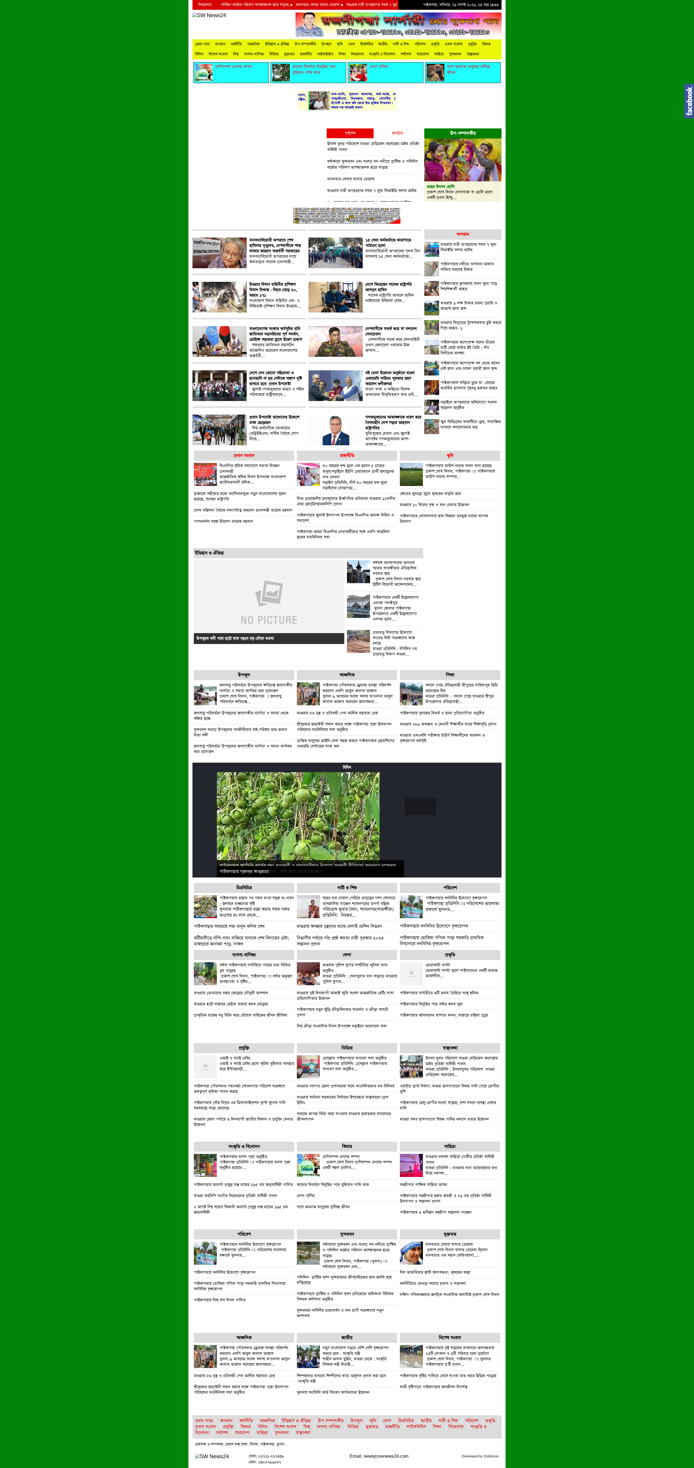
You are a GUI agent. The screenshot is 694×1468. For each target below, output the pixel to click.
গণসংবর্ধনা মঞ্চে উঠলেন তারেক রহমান (223, 521)
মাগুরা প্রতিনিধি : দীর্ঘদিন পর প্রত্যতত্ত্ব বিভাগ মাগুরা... (395, 643)
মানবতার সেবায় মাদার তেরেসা (271, 5)
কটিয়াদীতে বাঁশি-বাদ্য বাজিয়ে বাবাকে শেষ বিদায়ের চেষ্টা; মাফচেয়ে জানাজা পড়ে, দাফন (242, 941)
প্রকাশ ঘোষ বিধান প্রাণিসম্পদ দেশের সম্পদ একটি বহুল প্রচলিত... (357, 1162)
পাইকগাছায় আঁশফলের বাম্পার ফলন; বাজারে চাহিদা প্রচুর (444, 1015)
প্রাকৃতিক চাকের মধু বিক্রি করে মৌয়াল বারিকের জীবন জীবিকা (240, 1015)
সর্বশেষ (406, 54)
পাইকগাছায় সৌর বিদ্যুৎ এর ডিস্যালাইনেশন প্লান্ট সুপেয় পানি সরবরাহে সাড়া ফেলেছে (239, 1105)
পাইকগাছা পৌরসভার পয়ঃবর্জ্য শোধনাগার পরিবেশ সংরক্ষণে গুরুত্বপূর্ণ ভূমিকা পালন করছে (239, 1088)
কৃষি (340, 44)
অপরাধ (220, 44)
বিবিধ (199, 54)
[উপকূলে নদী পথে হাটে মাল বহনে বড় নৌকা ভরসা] (269, 601)
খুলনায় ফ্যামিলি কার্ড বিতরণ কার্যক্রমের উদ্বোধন (333, 1392)
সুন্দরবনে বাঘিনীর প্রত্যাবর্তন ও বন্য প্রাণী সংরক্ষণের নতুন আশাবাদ (340, 1313)
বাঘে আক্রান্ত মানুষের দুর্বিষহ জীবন (323, 1207)
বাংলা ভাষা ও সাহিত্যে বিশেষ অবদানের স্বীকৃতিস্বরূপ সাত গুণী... (391, 383)
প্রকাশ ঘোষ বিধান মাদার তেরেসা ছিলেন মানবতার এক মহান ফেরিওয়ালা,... (456, 1250)
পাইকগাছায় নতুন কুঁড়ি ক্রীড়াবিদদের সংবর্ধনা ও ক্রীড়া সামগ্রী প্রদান (342, 1012)
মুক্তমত (289, 54)
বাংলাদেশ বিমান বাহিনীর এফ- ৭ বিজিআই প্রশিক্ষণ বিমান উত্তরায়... (275, 295)
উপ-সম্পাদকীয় (305, 44)
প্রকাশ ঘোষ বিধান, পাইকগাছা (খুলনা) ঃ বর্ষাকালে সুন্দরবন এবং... (359, 1256)
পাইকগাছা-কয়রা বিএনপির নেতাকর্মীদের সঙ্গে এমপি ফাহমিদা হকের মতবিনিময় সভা (343, 534)
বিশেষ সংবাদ (218, 54)
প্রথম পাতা (202, 44)
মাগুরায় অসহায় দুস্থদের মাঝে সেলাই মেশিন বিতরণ (339, 926)
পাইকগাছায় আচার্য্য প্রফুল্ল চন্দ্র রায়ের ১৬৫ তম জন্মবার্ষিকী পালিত (243, 1185)
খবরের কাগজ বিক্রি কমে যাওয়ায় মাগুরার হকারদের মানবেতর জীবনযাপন (344, 1116)
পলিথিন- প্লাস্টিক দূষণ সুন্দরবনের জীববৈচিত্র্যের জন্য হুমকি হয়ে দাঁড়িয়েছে (344, 1280)
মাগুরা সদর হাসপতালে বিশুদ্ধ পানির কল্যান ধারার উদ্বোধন (444, 1119)
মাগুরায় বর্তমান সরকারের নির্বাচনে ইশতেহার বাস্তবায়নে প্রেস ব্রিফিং (342, 1100)
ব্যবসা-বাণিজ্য (254, 54)
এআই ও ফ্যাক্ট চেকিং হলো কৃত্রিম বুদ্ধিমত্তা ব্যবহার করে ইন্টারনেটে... (257, 1063)
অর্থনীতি (236, 44)
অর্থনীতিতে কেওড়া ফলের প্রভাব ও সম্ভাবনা (433, 1283)
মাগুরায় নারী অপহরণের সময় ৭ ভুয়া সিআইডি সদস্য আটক (341, 5)
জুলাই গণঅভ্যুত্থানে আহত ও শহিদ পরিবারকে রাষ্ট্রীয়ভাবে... (276, 383)
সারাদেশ (423, 54)
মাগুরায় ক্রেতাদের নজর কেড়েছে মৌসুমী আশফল (231, 993)
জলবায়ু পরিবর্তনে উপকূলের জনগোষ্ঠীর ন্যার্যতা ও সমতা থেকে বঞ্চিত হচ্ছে (241, 715)
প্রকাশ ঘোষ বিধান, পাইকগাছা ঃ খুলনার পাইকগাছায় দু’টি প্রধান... (460, 1356)
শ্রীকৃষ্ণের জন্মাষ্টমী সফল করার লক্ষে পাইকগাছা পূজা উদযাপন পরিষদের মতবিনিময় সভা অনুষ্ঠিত (344, 727)
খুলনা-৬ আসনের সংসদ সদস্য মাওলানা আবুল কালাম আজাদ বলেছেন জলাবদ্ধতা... (358, 693)
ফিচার (486, 44)
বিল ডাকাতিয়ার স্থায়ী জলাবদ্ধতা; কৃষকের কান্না (435, 1272)
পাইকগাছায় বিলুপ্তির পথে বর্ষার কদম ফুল (431, 1004)
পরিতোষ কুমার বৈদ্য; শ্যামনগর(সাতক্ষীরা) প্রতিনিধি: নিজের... (359, 906)
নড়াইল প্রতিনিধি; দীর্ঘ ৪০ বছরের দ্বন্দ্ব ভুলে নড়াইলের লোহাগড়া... (358, 477)
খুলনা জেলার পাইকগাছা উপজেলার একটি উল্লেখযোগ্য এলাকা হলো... (396, 608)
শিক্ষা (342, 54)
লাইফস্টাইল (325, 54)
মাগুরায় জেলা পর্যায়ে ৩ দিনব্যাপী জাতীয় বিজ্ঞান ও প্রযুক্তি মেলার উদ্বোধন (243, 1122)
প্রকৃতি (435, 44)
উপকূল (327, 44)
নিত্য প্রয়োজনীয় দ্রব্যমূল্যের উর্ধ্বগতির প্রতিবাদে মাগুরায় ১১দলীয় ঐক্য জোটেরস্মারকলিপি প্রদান (346, 501)
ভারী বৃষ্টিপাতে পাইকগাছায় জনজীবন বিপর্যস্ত (433, 1387)
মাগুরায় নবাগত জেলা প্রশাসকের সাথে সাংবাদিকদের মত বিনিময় (345, 1086)
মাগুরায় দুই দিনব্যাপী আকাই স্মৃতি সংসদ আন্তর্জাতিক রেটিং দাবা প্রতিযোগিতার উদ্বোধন (345, 995)
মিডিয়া (274, 54)
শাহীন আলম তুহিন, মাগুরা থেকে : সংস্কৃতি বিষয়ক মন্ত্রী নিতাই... (355, 1356)
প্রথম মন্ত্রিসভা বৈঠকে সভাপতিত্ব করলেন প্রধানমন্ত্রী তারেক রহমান (243, 510)
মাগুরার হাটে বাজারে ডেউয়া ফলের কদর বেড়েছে (231, 1004)
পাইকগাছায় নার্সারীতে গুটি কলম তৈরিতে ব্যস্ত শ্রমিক (439, 993)
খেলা (351, 44)
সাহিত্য (439, 54)
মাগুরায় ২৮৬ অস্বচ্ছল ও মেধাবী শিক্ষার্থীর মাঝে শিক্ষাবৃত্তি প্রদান (448, 724)
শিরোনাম (357, 54)
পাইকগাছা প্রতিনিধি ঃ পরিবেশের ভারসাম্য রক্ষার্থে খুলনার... (462, 904)
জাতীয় (382, 44)
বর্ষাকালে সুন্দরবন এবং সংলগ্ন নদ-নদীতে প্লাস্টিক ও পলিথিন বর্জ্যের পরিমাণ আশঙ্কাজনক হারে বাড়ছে (372, 164)
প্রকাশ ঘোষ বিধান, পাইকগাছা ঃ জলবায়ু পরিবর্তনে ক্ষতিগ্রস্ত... (256, 693)
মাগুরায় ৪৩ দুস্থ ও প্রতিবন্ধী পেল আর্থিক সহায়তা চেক (337, 713)
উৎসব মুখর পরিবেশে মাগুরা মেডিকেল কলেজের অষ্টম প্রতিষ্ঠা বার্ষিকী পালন (373, 147)
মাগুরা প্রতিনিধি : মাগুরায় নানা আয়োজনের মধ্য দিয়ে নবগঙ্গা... (461, 1165)
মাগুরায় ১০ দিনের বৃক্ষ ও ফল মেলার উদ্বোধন (434, 505)
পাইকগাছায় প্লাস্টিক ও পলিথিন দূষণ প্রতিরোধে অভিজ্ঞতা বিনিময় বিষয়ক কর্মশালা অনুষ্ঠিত (345, 1296)
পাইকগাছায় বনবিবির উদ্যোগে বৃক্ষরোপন (434, 926)
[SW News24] (209, 15)
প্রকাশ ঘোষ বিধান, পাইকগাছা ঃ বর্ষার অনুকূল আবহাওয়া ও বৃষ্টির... (256, 973)
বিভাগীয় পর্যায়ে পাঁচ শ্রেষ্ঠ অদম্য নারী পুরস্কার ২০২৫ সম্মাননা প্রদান (340, 941)
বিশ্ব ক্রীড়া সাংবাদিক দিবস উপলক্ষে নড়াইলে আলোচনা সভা (342, 1026)
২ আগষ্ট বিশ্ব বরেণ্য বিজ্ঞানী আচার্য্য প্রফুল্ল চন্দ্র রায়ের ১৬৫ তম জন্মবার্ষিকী (241, 1209)
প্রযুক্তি (472, 44)
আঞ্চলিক (253, 44)
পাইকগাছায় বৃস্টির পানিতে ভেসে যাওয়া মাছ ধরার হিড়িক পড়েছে (448, 1376)
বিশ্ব (236, 54)
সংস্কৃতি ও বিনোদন (382, 54)
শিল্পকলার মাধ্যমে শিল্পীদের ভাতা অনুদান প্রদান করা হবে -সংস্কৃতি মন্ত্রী (341, 1378)
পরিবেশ (420, 44)
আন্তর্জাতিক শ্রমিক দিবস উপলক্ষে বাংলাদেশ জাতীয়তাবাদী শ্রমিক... (252, 474)
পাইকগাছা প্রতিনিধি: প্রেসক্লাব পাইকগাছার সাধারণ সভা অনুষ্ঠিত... (355, 1063)
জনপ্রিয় (397, 133)
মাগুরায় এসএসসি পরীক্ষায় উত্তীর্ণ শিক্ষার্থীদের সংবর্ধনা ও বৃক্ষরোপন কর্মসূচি (442, 738)
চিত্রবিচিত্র (366, 44)
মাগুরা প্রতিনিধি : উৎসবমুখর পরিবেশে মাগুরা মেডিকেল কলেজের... (462, 1066)
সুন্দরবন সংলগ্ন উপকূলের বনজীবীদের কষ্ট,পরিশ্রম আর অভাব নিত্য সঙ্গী (240, 732)
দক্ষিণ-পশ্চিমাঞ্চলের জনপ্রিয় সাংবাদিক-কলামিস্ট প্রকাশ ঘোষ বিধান (449, 1294)
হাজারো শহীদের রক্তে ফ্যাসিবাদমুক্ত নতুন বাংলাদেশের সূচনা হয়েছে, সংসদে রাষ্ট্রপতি (240, 496)
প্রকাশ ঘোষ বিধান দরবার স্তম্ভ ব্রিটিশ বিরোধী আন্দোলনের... (397, 573)
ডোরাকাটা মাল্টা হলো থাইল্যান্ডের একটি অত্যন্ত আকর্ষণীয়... (461, 970)
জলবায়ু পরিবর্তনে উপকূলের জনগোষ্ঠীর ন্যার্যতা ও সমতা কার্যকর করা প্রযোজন (243, 748)
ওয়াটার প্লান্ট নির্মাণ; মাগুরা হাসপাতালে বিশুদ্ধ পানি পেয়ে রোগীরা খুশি (449, 1088)
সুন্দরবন (455, 54)
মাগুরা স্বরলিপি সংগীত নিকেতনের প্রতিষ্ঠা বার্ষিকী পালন (235, 1196)
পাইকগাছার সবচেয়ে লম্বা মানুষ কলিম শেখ (229, 926)
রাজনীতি (306, 54)
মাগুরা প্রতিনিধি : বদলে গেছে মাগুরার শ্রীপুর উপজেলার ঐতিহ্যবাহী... (462, 693)
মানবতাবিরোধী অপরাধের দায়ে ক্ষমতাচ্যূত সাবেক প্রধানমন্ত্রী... (275, 251)
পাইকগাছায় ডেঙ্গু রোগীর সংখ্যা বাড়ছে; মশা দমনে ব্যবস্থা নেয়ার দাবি (448, 1105)
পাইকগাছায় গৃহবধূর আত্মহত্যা (244, 872)
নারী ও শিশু (401, 44)
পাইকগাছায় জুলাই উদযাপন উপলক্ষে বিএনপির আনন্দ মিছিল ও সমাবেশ (345, 517)
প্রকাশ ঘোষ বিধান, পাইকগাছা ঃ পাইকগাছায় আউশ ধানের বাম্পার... (460, 471)
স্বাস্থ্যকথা (473, 54)
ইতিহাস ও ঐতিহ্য (277, 44)
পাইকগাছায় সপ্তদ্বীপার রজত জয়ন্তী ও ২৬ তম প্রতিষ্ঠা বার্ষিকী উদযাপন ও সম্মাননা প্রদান (445, 1198)
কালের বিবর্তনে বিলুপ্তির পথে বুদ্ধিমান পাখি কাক (333, 1185)
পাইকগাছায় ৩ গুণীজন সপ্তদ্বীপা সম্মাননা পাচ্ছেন (435, 1212)
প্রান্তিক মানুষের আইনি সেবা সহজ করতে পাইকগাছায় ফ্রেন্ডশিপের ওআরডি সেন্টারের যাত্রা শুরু (345, 743)
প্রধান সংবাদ (453, 44)
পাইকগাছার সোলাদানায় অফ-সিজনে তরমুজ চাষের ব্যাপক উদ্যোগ (444, 518)
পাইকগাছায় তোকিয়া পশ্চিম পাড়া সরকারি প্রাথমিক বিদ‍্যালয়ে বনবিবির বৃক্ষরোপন (442, 941)
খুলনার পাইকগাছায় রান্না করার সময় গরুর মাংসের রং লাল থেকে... (257, 906)
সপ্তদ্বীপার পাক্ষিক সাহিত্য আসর (423, 1185)
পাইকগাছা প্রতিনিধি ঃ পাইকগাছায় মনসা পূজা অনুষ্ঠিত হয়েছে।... (255, 1162)
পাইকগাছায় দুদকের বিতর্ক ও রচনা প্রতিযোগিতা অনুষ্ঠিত (442, 713)
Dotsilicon (491, 1456)
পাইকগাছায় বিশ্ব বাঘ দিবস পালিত (220, 1300)
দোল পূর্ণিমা (306, 1196)
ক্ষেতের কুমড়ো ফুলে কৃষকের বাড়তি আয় (430, 494)
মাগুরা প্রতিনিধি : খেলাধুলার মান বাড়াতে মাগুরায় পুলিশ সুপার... (360, 973)
